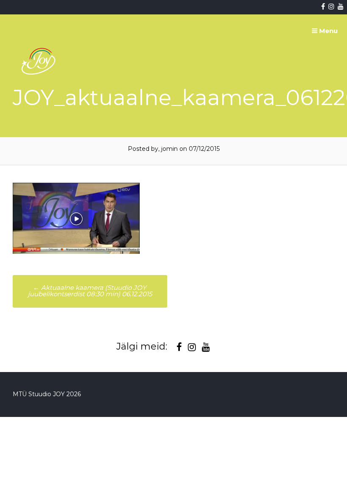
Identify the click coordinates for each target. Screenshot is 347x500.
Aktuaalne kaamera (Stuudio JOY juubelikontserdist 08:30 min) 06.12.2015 (90, 290)
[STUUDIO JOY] (39, 94)
